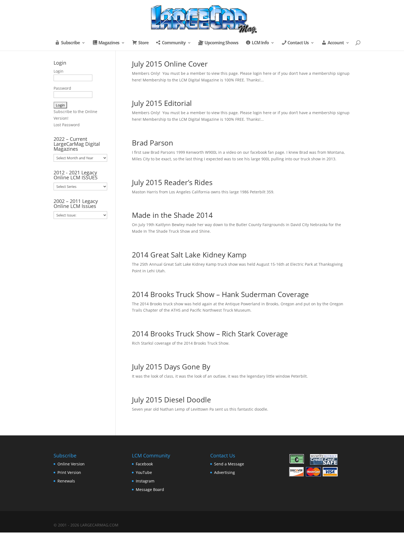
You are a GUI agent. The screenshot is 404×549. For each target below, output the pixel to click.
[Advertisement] (80, 313)
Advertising (224, 472)
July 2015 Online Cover (170, 64)
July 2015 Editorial (162, 103)
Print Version (69, 472)
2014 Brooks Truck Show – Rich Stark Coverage (210, 334)
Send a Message (229, 463)
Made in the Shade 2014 (172, 215)
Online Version (71, 463)
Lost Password (67, 124)
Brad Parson (152, 143)
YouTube (144, 472)
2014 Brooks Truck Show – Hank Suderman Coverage (220, 294)
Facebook (144, 463)
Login (58, 71)
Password (62, 88)
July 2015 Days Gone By (171, 367)
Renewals (66, 481)
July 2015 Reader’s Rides (172, 182)
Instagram (145, 481)
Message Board (150, 489)
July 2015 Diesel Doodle (171, 400)
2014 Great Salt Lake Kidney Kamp (189, 255)
